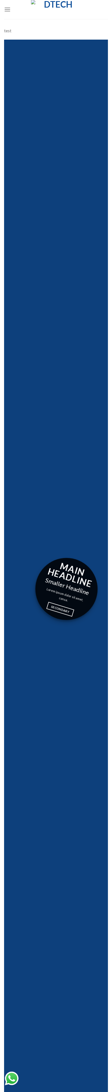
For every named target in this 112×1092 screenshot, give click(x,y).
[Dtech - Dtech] (56, 9)
